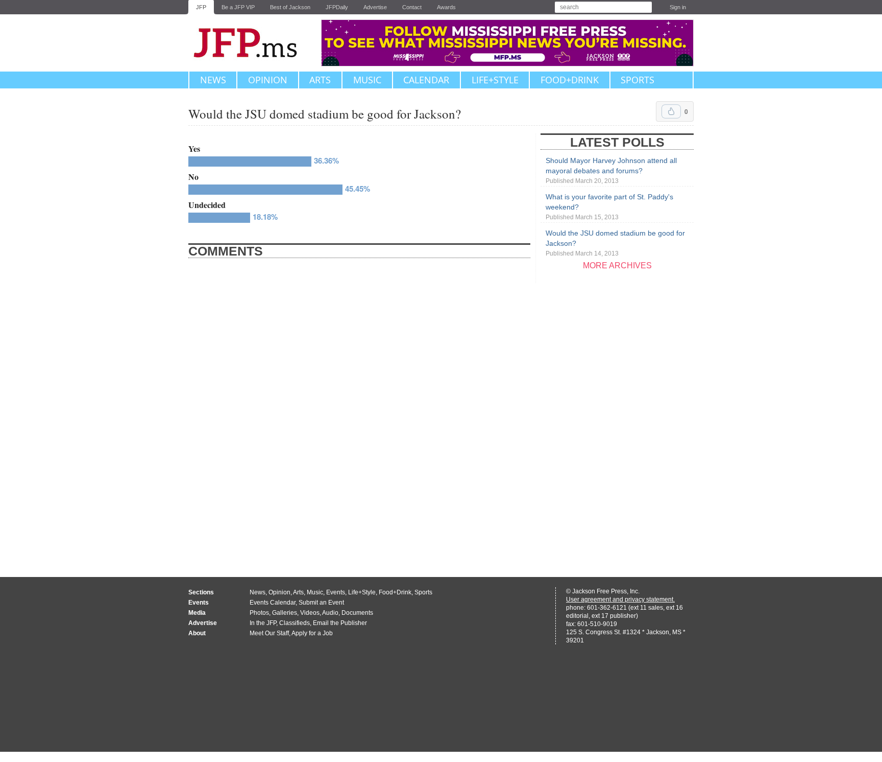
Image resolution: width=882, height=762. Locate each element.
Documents (357, 612)
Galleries (284, 612)
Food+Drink (570, 80)
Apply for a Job (312, 633)
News (213, 80)
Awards (446, 7)
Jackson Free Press (252, 42)
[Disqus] (359, 414)
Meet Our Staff (269, 633)
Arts (320, 80)
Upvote (671, 111)
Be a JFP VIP (238, 7)
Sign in (678, 7)
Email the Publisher (340, 623)
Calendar (426, 80)
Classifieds (294, 623)
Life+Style (495, 80)
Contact (412, 7)
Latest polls (617, 142)
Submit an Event (321, 602)
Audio (330, 612)
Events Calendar (273, 602)
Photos (259, 612)
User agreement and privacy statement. (620, 599)
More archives (617, 265)
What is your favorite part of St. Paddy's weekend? (609, 207)
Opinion (267, 80)
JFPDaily (337, 7)
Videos (310, 612)
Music (367, 80)
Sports (637, 80)
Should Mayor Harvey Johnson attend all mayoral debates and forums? (611, 170)
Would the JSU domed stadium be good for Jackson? (615, 243)
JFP (201, 7)
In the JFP (263, 623)
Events (335, 592)
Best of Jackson (290, 7)
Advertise (375, 7)
